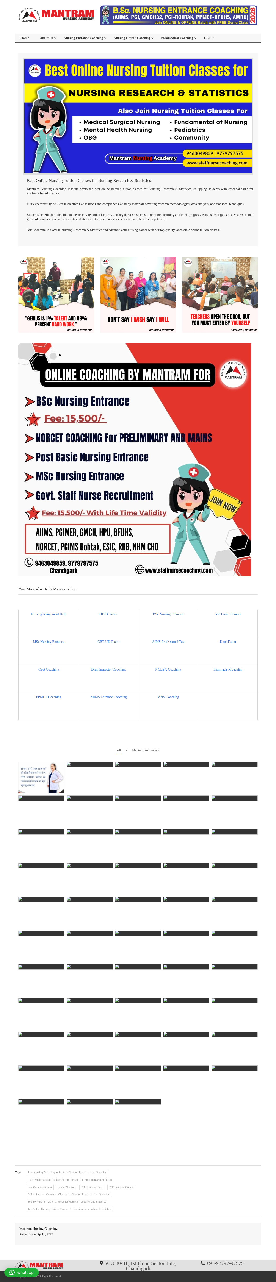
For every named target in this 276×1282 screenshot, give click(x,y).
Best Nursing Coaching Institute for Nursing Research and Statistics (67, 1172)
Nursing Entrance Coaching (83, 38)
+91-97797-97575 (225, 1263)
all (119, 750)
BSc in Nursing (66, 1187)
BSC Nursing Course (121, 1187)
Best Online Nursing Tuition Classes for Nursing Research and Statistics (70, 1179)
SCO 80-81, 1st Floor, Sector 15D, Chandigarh (140, 1265)
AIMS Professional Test (168, 641)
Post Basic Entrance (228, 614)
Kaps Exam (228, 641)
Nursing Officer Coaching (132, 38)
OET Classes (108, 614)
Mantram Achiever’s (146, 750)
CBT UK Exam (108, 641)
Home (24, 38)
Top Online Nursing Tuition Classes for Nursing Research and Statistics (69, 1209)
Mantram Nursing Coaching (38, 1228)
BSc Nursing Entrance (168, 614)
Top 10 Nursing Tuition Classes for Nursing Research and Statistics (67, 1201)
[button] (21, 1272)
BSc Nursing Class (92, 1187)
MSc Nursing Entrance (48, 641)
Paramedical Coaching (177, 38)
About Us (46, 38)
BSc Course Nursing (40, 1187)
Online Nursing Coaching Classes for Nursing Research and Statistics (69, 1194)
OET (207, 38)
